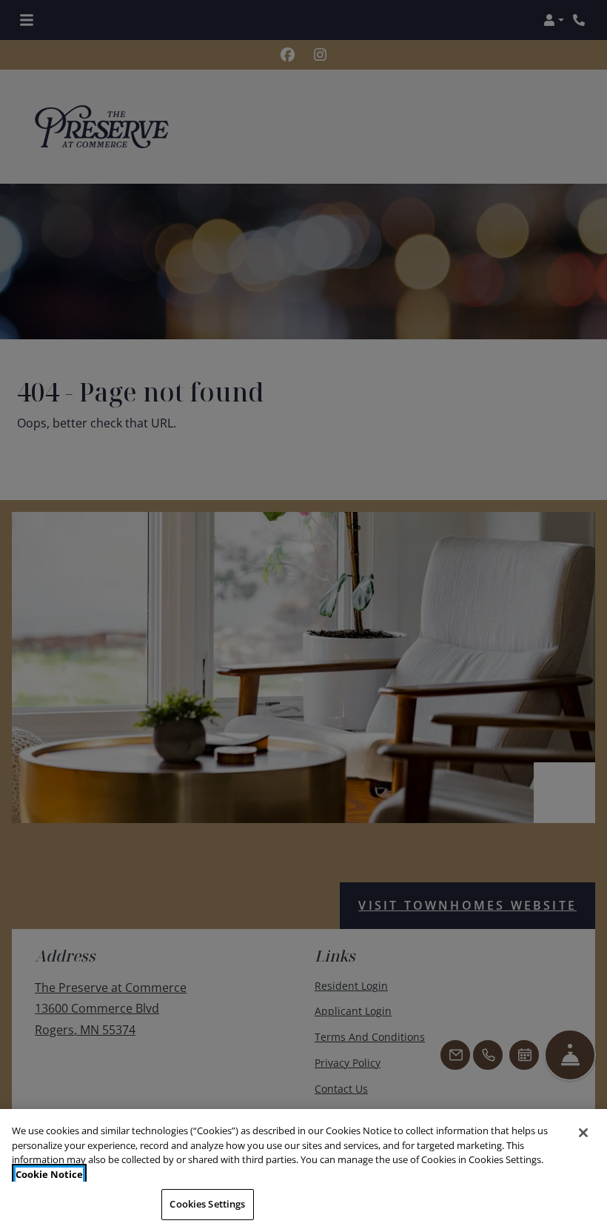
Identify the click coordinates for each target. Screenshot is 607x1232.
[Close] (583, 1132)
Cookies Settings (207, 1204)
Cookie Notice (49, 1174)
